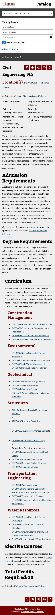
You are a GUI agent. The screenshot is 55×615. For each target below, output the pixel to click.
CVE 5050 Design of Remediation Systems (31, 360)
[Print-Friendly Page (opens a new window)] (44, 67)
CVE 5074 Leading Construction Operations (32, 339)
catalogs (20, 609)
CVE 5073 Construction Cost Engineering (30, 335)
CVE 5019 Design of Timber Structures (29, 463)
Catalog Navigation (14, 57)
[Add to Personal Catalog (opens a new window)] (32, 67)
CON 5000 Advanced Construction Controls (32, 324)
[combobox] (27, 13)
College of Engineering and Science (30, 96)
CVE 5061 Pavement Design (24, 389)
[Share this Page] (38, 67)
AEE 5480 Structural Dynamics (26, 421)
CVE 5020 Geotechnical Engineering (28, 381)
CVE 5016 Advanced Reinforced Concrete (31, 430)
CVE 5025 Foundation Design (25, 385)
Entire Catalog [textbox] (8, 27)
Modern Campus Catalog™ (32, 611)
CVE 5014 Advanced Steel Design (27, 459)
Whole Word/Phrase (15, 42)
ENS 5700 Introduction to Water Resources (31, 539)
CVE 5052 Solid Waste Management (28, 364)
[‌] (8, 5)
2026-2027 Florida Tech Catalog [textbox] (16, 13)
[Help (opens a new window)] (49, 67)
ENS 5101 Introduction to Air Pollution (29, 367)
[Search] (51, 37)
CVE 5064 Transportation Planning (28, 496)
